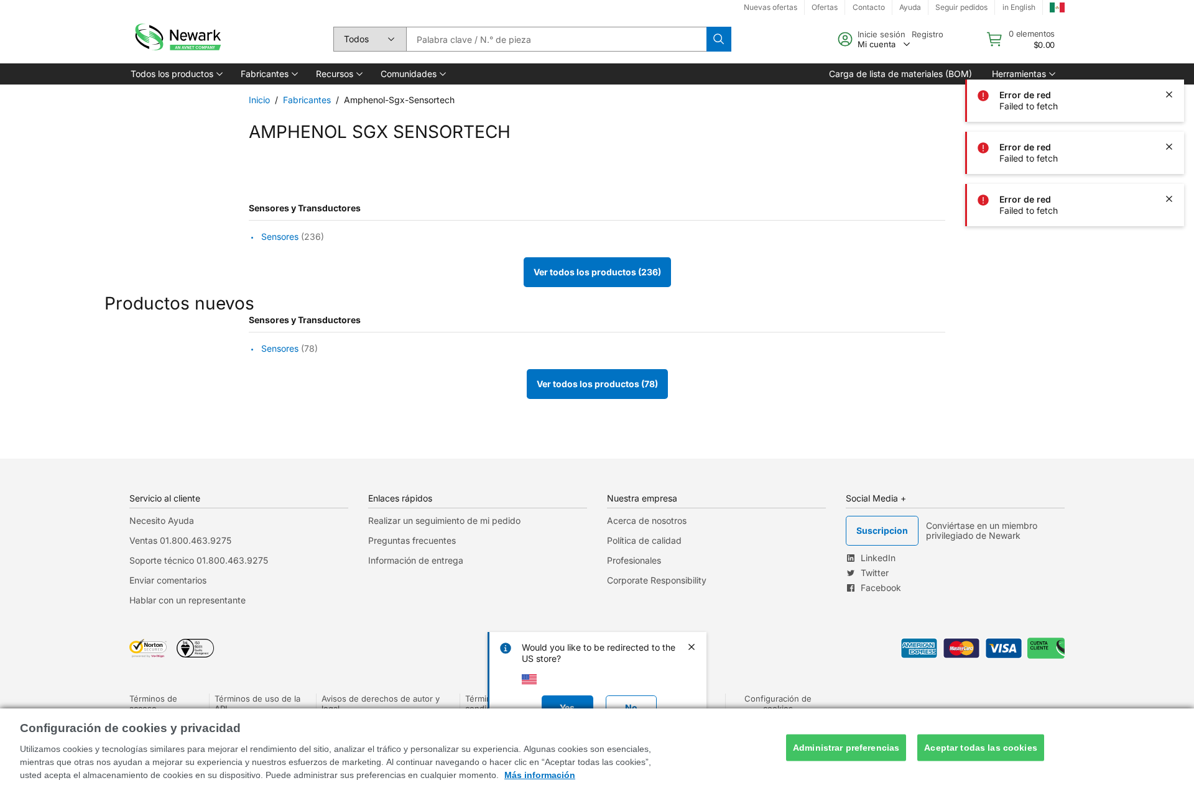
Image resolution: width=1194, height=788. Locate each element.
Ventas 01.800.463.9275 (180, 540)
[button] (176, 74)
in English (1018, 7)
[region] (597, 748)
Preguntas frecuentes (412, 540)
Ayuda (910, 7)
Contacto (869, 7)
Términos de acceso (153, 703)
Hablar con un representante (187, 600)
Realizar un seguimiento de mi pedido (444, 520)
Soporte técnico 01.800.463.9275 (198, 560)
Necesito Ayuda (161, 520)
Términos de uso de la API (257, 703)
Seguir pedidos (961, 7)
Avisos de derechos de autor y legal (381, 703)
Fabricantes (307, 99)
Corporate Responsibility (656, 580)
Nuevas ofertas (770, 7)
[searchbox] (556, 39)
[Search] (718, 39)
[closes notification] (1169, 42)
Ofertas (825, 7)
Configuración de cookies (778, 703)
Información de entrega (415, 560)
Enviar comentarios (167, 580)
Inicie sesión (881, 34)
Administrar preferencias (846, 748)
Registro (927, 34)
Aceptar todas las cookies (980, 748)
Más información (539, 775)
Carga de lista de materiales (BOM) (900, 73)
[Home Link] (176, 39)
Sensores (279, 236)
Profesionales (634, 560)
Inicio (259, 99)
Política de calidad (644, 540)
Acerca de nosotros (647, 520)
